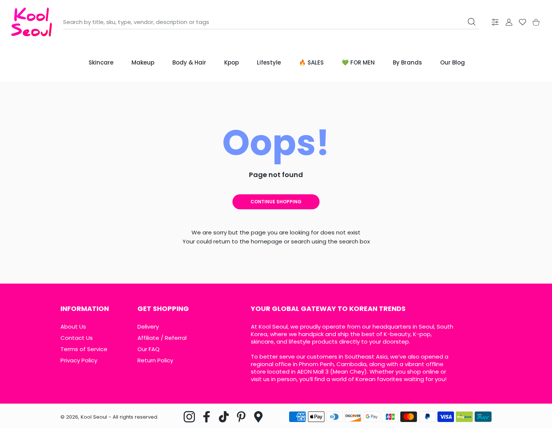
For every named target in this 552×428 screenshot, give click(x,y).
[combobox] (271, 22)
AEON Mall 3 (313, 371)
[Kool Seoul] (31, 22)
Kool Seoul (94, 416)
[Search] (471, 21)
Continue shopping (276, 201)
